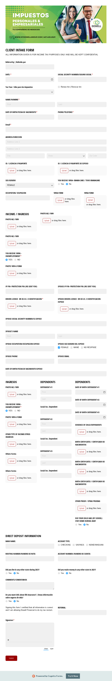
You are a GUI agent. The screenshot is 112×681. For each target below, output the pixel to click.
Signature (13, 620)
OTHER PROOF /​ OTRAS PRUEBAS (87, 501)
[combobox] (30, 92)
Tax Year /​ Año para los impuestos (19, 87)
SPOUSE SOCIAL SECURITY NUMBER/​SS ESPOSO (24, 318)
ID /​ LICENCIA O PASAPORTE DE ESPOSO (73, 163)
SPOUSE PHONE (12, 356)
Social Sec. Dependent (48, 406)
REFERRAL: (62, 607)
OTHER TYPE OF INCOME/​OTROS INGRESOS (18, 435)
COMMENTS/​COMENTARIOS (16, 579)
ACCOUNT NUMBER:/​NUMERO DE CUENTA (74, 553)
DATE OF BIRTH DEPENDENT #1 (87, 387)
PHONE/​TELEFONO (69, 112)
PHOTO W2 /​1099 (12, 219)
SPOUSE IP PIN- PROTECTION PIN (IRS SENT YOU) (77, 286)
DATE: (12, 74)
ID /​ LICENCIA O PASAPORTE (16, 163)
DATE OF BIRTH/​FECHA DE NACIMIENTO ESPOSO (24, 368)
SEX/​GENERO (11, 180)
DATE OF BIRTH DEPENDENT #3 (87, 412)
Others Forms (11, 453)
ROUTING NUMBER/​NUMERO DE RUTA (20, 553)
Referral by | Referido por (16, 62)
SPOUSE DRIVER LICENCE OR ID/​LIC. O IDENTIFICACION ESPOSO (79, 300)
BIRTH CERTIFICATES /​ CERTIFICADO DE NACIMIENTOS (90, 443)
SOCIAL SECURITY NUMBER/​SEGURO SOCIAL (79, 74)
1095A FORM (58, 193)
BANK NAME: (11, 541)
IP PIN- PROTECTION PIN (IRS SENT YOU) (21, 286)
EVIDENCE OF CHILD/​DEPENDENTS (88, 424)
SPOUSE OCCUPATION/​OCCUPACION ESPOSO (22, 343)
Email (12, 124)
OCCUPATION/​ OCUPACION (16, 193)
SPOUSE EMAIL (63, 356)
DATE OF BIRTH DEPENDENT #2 (87, 399)
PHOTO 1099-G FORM (14, 266)
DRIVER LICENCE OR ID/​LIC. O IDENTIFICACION (28, 299)
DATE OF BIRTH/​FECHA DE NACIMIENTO (25, 112)
